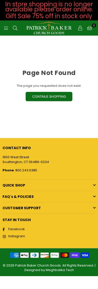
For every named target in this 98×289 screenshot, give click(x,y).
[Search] (15, 28)
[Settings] (80, 28)
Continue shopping (49, 96)
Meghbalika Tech (60, 270)
